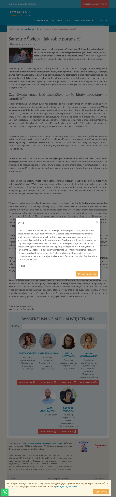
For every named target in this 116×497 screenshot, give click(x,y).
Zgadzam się (101, 491)
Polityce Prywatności (66, 486)
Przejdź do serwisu (87, 273)
